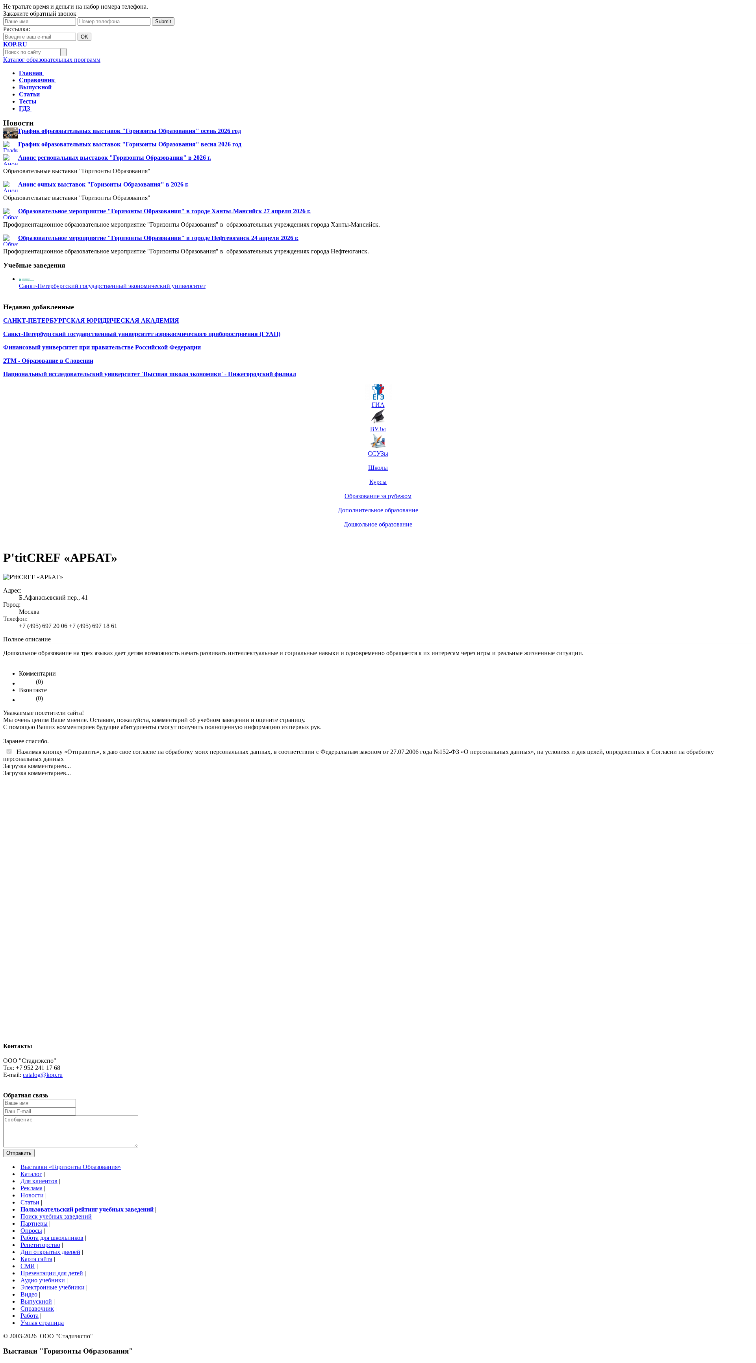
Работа (29, 1315)
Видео (28, 1294)
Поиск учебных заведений (56, 1216)
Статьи (29, 1202)
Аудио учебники (42, 1280)
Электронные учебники (52, 1287)
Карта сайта (36, 1259)
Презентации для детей (51, 1273)
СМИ (27, 1266)
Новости (32, 1195)
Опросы (31, 1230)
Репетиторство (40, 1244)
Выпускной (36, 1301)
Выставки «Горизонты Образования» (70, 1167)
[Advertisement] (34, 916)
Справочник (37, 1308)
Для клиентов (38, 1181)
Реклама (31, 1188)
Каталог (31, 1174)
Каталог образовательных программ (51, 59)
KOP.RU (15, 44)
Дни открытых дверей (50, 1251)
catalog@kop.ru (43, 1074)
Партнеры (34, 1223)
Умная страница (42, 1322)
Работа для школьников (51, 1237)
